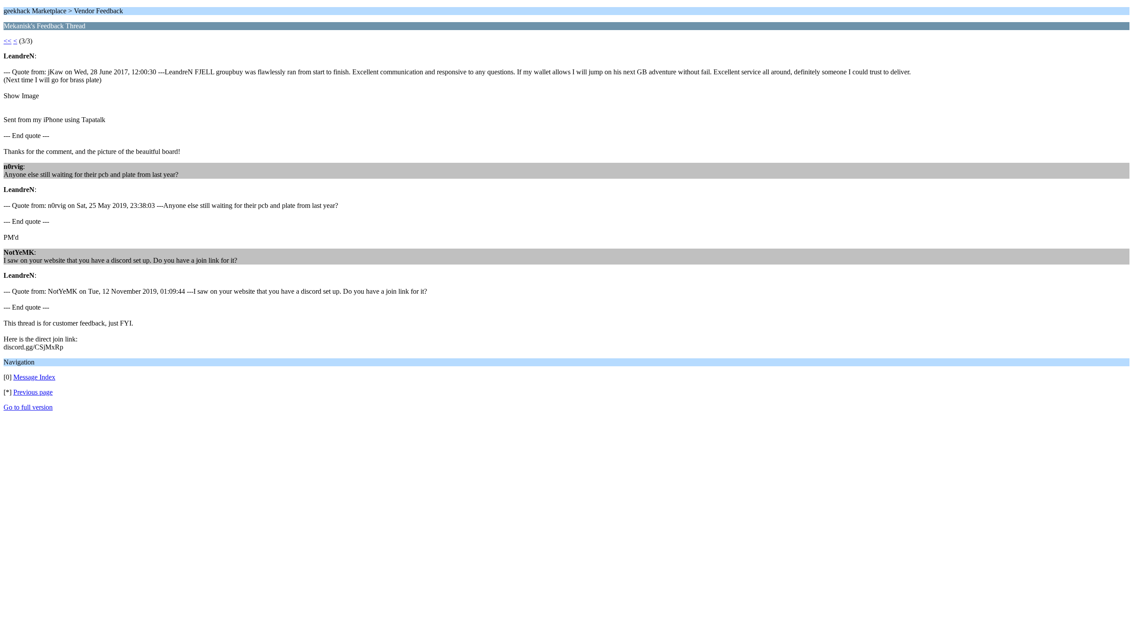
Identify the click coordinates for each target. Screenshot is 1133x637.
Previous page (33, 392)
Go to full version (28, 407)
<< (8, 41)
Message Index (34, 377)
